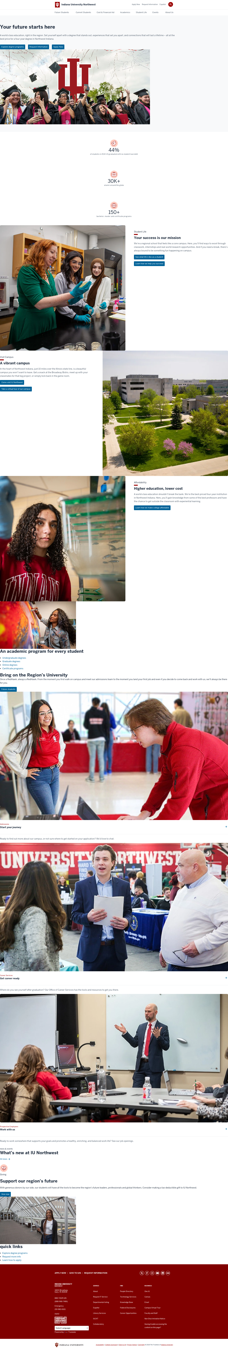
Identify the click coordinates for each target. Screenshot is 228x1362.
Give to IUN (75, 1273)
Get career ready (9, 978)
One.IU (147, 1291)
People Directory (126, 1291)
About (95, 1291)
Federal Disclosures (127, 1308)
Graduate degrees (11, 661)
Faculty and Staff (151, 1313)
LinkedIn (163, 1273)
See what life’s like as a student (149, 257)
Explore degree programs (12, 47)
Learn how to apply (11, 1260)
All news (3, 1159)
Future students (8, 689)
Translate (72, 1332)
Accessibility (100, 1345)
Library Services (99, 1313)
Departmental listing (101, 1302)
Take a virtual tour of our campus (15, 389)
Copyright (141, 1345)
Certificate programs (12, 668)
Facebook (147, 1273)
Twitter (142, 1273)
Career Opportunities (128, 1313)
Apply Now (58, 47)
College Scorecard (111, 1345)
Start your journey (10, 827)
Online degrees (9, 665)
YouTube (157, 1273)
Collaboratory (98, 1324)
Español (96, 1308)
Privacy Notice (132, 1345)
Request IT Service (100, 1297)
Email (147, 1302)
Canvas (147, 1297)
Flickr (168, 1273)
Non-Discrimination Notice (155, 1319)
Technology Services (128, 1297)
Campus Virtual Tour (153, 1308)
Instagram (152, 1273)
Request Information (38, 47)
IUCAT (95, 1319)
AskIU (57, 1314)
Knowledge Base (126, 1302)
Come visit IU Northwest (12, 382)
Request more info (11, 1256)
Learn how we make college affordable (152, 507)
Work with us (7, 1129)
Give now (5, 1194)
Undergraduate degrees (14, 658)
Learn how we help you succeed (149, 263)
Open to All (122, 1345)
